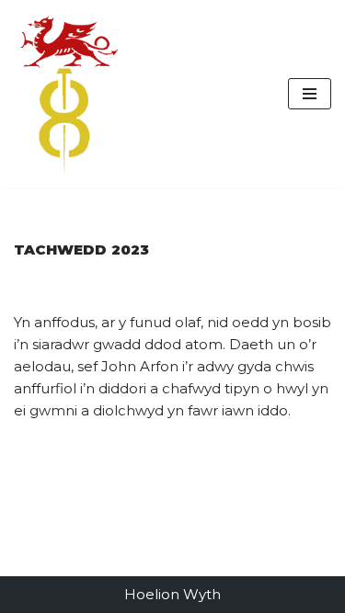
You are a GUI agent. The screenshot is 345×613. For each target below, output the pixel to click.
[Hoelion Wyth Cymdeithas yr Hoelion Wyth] (69, 94)
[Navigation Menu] (309, 93)
